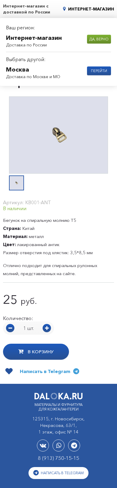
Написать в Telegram (62, 473)
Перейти (99, 71)
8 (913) (58, 458)
